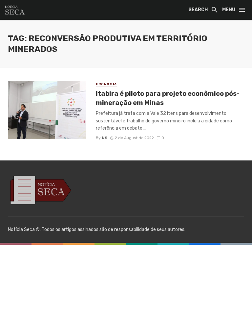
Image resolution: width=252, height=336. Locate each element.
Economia (106, 84)
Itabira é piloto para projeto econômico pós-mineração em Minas (168, 98)
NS (105, 138)
